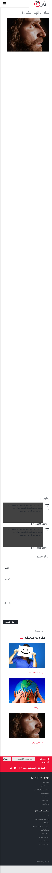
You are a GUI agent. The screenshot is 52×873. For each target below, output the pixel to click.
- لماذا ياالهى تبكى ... (37, 743)
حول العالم (46, 823)
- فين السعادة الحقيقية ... (36, 673)
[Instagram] (15, 768)
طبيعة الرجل (45, 782)
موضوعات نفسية (44, 844)
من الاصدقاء (45, 833)
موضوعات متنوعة (44, 841)
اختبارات (46, 815)
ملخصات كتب (45, 830)
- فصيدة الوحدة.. (39, 708)
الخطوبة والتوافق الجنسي (41, 789)
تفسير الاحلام (45, 786)
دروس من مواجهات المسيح (41, 826)
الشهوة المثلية (45, 797)
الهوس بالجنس (45, 793)
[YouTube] (11, 768)
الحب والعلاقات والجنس (42, 819)
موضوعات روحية (44, 837)
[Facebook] (19, 768)
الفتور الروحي (45, 800)
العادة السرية (45, 804)
